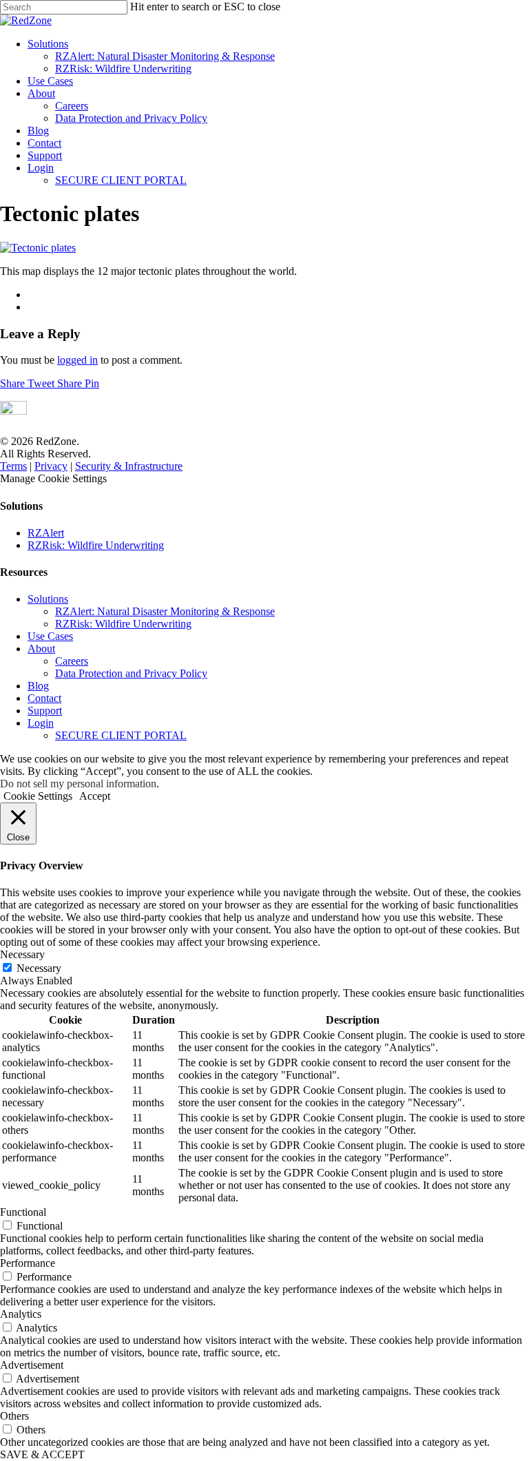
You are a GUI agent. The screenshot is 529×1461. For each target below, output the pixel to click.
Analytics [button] (20, 1314)
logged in (77, 360)
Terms (13, 466)
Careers (71, 106)
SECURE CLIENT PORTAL (121, 180)
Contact (44, 143)
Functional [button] (23, 1212)
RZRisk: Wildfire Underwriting (123, 68)
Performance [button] (27, 1263)
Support (45, 155)
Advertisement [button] (31, 1365)
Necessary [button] (22, 954)
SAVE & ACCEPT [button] (42, 1454)
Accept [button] (94, 796)
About (41, 93)
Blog (38, 130)
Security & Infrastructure (129, 466)
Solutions (48, 44)
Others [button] (14, 1416)
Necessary (39, 968)
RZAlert (46, 533)
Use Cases (50, 81)
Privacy (51, 466)
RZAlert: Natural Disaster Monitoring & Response (165, 56)
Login (41, 168)
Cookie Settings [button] (37, 796)
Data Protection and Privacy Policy (131, 118)
